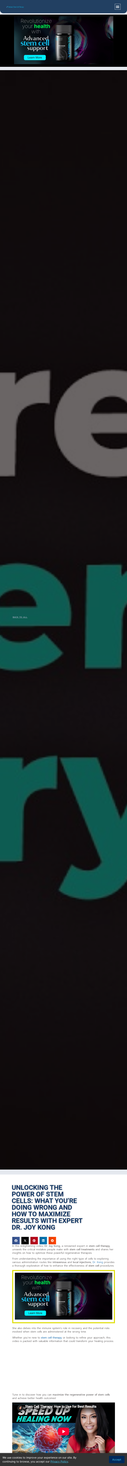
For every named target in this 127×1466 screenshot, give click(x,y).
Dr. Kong (98, 1262)
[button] (118, 7)
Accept (116, 1459)
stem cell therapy (51, 1337)
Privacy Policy (59, 1461)
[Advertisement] (63, 1368)
